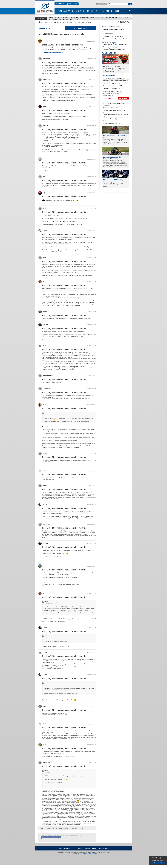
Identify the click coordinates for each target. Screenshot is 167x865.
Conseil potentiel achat (110, 108)
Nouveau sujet (81, 28)
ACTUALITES (65, 11)
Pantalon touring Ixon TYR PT (112, 83)
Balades (90, 17)
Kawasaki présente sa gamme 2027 (114, 86)
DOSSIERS (92, 11)
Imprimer (81, 828)
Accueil (60, 848)
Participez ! (123, 98)
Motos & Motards (55, 17)
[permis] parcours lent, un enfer (113, 101)
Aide (81, 19)
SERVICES (107, 11)
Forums (41, 18)
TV (129, 11)
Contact (94, 853)
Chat (76, 19)
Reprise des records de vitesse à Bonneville (116, 80)
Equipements (110, 17)
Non (161, 862)
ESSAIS (79, 11)
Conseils (87, 848)
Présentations (68, 19)
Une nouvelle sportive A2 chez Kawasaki (115, 39)
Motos (103, 17)
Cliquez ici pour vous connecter (50, 839)
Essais (74, 848)
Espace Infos (52, 22)
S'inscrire (72, 4)
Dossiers (80, 848)
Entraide (58, 19)
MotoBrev (83, 17)
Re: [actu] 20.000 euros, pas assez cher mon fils (64, 62)
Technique (65, 17)
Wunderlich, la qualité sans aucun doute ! (114, 49)
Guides (94, 848)
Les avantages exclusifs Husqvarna (113, 48)
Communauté (44, 22)
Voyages (100, 848)
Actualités (67, 848)
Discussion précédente (51, 828)
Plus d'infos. (160, 860)
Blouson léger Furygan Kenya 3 (112, 91)
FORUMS (120, 11)
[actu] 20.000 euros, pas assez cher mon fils (62, 45)
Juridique (74, 17)
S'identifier (61, 4)
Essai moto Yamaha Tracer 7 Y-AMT (113, 36)
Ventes (51, 19)
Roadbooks (119, 17)
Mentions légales (86, 853)
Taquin (96, 17)
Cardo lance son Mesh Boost (112, 88)
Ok (154, 862)
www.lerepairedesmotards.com (53, 52)
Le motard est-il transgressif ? (112, 123)
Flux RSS (74, 828)
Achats (127, 17)
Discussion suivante (64, 828)
